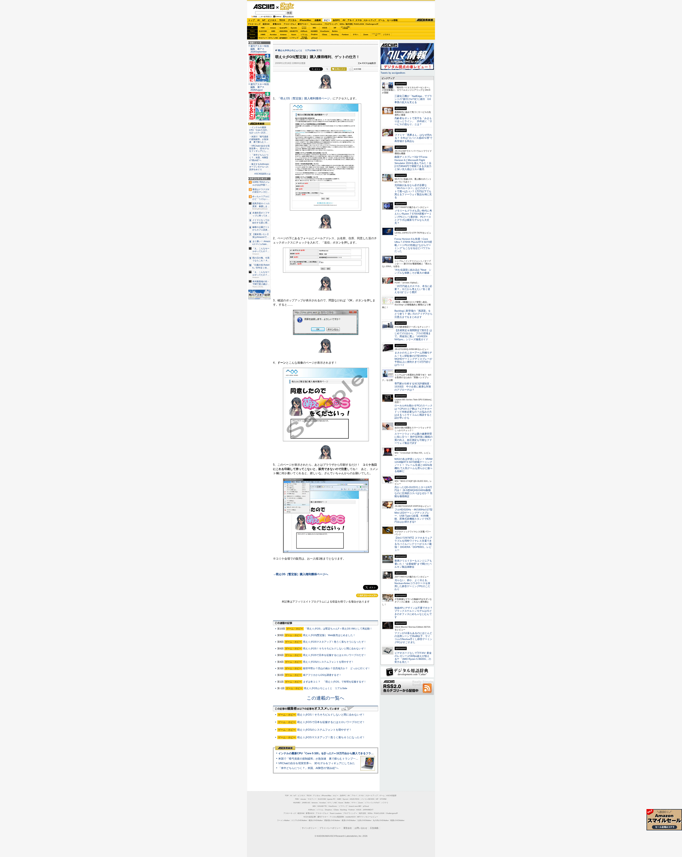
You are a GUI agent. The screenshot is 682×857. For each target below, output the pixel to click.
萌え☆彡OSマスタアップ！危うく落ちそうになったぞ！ (334, 641)
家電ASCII (277, 24)
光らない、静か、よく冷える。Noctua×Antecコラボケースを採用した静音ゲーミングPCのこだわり (412, 585)
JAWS (262, 34)
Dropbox (314, 34)
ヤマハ (355, 34)
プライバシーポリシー (330, 828)
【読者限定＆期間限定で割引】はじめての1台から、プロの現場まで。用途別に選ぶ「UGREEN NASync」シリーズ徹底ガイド (413, 335)
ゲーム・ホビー (287, 6)
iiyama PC (331, 799)
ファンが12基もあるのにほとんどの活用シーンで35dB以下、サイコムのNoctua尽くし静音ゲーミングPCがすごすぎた (413, 638)
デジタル (292, 20)
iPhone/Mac (305, 20)
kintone (283, 34)
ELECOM (263, 31)
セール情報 (392, 20)
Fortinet (345, 34)
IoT (263, 20)
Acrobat (273, 34)
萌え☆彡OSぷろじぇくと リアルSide (297, 50)
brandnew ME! (304, 37)
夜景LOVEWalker (349, 820)
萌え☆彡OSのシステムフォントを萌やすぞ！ (328, 661)
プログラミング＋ (350, 813)
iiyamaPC (283, 28)
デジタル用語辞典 (337, 817)
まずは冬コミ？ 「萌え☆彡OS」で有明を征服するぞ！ (334, 681)
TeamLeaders (316, 24)
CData (324, 34)
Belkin (335, 31)
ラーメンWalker (283, 820)
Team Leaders (336, 813)
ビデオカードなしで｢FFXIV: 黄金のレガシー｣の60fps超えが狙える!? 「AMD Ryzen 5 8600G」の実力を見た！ (413, 657)
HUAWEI (314, 31)
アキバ (350, 20)
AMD (273, 31)
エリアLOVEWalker (299, 820)
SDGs (342, 24)
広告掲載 (374, 828)
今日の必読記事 (309, 817)
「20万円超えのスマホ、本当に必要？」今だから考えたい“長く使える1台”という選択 (413, 289)
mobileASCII (350, 817)
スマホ (358, 20)
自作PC (336, 20)
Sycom (294, 28)
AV (344, 20)
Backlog (335, 34)
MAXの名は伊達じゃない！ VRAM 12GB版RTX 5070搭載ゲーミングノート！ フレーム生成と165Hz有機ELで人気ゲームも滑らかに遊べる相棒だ (413, 465)
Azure (293, 34)
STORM (383, 799)
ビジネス (272, 20)
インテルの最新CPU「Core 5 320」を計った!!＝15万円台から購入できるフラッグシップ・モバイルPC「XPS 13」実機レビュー (355, 753)
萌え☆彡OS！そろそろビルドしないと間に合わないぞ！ (334, 648)
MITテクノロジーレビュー (367, 817)
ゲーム (381, 20)
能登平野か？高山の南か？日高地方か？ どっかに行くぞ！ (336, 668)
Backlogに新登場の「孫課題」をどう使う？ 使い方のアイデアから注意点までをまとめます (413, 313)
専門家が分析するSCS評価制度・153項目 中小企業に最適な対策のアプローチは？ (413, 386)
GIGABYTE (294, 31)
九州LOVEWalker (364, 820)
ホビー (327, 20)
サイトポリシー (309, 828)
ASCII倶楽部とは (262, 174)
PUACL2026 (359, 24)
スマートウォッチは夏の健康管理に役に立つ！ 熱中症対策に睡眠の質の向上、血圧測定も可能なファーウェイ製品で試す (413, 438)
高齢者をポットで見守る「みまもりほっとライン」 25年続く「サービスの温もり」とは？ (413, 121)
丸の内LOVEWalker (381, 820)
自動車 (318, 20)
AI (258, 20)
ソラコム (304, 34)
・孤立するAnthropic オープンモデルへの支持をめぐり (259, 167)
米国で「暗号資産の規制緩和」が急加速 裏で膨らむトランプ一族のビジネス (325, 758)
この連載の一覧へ (325, 698)
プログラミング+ (331, 24)
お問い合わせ (360, 828)
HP (335, 28)
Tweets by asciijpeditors (393, 73)
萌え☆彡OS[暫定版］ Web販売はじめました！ (329, 635)
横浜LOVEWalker (316, 820)
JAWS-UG (306, 803)
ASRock (304, 31)
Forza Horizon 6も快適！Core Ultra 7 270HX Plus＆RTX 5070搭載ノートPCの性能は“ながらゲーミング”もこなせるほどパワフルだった (413, 245)
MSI (314, 28)
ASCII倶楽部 (425, 20)
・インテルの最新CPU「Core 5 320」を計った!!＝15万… (259, 130)
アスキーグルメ (290, 24)
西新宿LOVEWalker (332, 820)
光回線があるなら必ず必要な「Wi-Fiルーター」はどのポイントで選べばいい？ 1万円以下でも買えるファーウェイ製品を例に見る (413, 191)
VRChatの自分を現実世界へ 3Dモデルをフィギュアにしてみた (316, 763)
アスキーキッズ (254, 24)
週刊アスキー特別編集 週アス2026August (259, 87)
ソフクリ (386, 34)
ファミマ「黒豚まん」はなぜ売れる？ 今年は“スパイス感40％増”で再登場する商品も (413, 138)
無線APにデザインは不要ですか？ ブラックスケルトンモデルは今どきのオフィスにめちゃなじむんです (414, 612)
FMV (263, 28)
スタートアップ (369, 20)
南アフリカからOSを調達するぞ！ (322, 674)
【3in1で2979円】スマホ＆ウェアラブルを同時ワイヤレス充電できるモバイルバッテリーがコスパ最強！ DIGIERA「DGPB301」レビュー (413, 543)
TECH (282, 20)
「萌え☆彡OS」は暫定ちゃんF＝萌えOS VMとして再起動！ (338, 628)
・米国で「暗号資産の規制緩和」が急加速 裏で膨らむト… (258, 139)
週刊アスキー (303, 24)
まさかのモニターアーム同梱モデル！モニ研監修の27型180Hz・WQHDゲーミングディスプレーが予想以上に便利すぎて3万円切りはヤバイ (413, 358)
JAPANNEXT (283, 38)
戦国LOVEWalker (397, 820)
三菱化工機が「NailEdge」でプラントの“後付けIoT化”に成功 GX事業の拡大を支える (413, 99)
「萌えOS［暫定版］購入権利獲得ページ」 (305, 98)
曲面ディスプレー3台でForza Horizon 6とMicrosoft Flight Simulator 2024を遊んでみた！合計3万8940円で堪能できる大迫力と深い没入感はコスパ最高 (412, 163)
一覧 (326, 69)
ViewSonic (324, 31)
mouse (273, 28)
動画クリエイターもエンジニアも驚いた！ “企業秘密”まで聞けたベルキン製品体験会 (413, 563)
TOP (287, 795)
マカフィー (262, 38)
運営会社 (347, 828)
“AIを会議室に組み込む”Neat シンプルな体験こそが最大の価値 (412, 271)
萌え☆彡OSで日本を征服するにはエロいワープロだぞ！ (334, 655)
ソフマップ (293, 38)
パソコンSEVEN (304, 27)
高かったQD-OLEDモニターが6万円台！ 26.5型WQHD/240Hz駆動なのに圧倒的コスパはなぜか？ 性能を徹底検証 (413, 492)
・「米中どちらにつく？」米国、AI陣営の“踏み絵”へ (258, 157)
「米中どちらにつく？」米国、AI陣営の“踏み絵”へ (308, 768)
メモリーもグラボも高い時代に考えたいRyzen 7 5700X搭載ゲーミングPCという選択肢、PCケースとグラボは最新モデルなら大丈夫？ (413, 216)
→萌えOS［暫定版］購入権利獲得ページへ (300, 574)
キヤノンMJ (273, 38)
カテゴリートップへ (367, 595)
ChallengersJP (372, 24)
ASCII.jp (263, 6)
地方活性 (349, 24)
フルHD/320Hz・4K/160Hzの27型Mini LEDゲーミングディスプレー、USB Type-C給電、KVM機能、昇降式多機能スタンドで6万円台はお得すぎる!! (413, 515)
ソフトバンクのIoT (376, 34)
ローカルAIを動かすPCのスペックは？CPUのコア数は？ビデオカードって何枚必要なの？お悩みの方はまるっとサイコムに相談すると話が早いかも (413, 411)
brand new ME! (355, 806)
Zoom (365, 34)
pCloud (314, 38)
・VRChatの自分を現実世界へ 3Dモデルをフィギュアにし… (259, 148)
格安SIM (266, 24)
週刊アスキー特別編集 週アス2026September (259, 49)
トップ (251, 20)
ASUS (324, 28)
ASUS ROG (283, 31)
